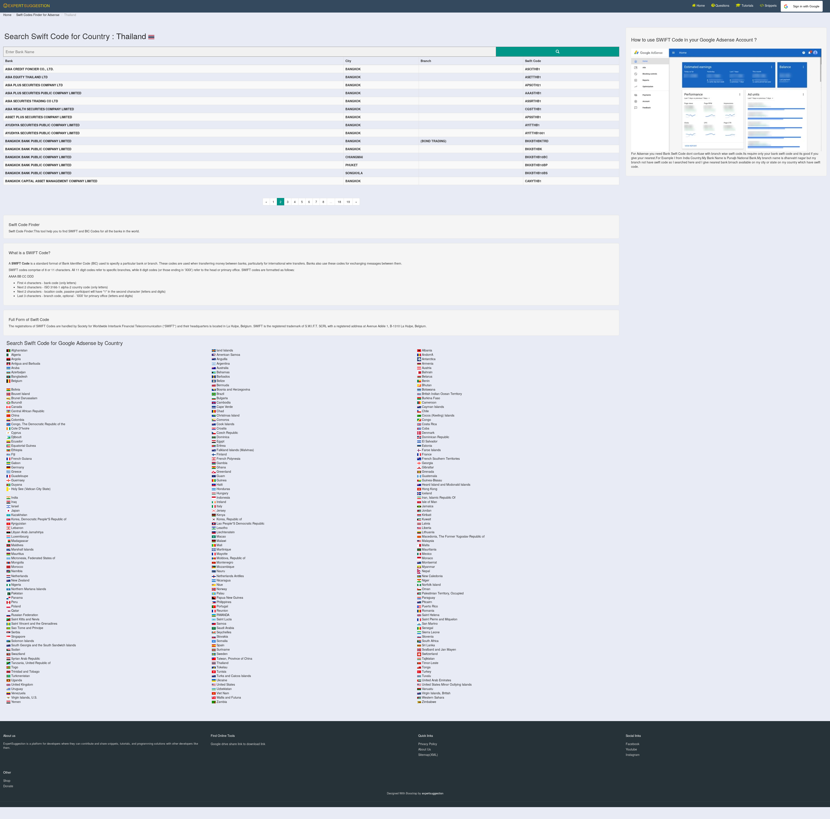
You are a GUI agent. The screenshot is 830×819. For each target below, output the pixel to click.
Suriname (223, 649)
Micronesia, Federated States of (33, 558)
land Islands (225, 350)
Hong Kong (429, 489)
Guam (221, 476)
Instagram (633, 754)
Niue (220, 584)
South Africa (430, 641)
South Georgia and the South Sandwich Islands (43, 645)
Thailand (131, 35)
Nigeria (16, 584)
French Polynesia (228, 458)
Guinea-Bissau (432, 480)
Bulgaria (222, 398)
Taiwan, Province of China (234, 658)
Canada (16, 406)
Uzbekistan (224, 688)
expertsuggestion (432, 793)
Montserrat (429, 562)
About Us (424, 749)
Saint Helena (430, 615)
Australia (222, 368)
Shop (6, 780)
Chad (220, 411)
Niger (425, 580)
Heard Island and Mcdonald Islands (446, 484)
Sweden (222, 653)
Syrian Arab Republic (25, 658)
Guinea (222, 480)
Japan (15, 510)
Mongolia (17, 562)
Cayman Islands (433, 406)
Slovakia (222, 636)
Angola (16, 359)
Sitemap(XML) (428, 754)
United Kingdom (22, 684)
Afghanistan (19, 350)
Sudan (15, 649)
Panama (17, 597)
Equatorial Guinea (23, 445)
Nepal (426, 571)
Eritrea (221, 445)
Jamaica (427, 506)
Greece (16, 471)
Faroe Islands (431, 450)
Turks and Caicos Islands (234, 676)
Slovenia (428, 636)
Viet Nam (223, 693)
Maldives (17, 545)
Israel (15, 506)
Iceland (427, 493)
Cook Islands (225, 424)
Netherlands (19, 576)
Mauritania (429, 549)
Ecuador (17, 441)
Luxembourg (20, 536)
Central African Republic (27, 411)
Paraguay (428, 597)
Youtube (631, 749)
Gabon (16, 463)
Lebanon (17, 527)
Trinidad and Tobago (25, 671)
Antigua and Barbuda (25, 363)
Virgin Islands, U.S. (24, 697)
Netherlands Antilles (230, 576)
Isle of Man (429, 502)
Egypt (220, 441)
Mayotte (222, 553)
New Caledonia (432, 576)
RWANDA (223, 615)
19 (348, 202)
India (14, 497)
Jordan (426, 510)
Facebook (632, 744)
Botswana (428, 389)
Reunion (222, 610)
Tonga (426, 667)
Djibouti (16, 437)
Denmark (428, 432)
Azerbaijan (18, 372)
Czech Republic (227, 432)
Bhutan (427, 385)
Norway (222, 589)
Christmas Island (228, 415)
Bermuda (223, 385)
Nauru (221, 571)
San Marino (430, 623)
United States (226, 684)
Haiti (220, 484)
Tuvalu (426, 676)
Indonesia (223, 497)
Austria (426, 368)
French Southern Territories (441, 458)
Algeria (16, 354)
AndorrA (427, 354)
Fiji (13, 454)
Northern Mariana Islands (28, 589)
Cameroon (429, 402)
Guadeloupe (19, 476)
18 (339, 202)
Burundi (16, 402)
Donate (8, 786)
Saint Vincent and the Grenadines (34, 623)
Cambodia (224, 402)
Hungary (222, 493)
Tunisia (221, 671)
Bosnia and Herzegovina (233, 389)
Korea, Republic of (229, 519)
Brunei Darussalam (24, 398)
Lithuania (428, 532)
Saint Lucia (224, 619)
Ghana (221, 467)
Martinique (224, 549)
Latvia (426, 523)
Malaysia (428, 540)
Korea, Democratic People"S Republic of (38, 519)
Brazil (220, 393)
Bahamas (223, 372)
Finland (222, 454)
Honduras (223, 489)
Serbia (15, 632)
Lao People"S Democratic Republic (240, 523)
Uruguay (17, 688)
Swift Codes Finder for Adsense (37, 15)
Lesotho (222, 527)
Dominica (223, 437)
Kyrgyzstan (18, 523)
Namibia (16, 571)
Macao (221, 536)
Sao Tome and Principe (27, 628)
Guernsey (18, 480)
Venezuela (18, 693)
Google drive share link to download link (238, 744)
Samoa (221, 623)
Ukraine (222, 680)
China (15, 415)
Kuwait (426, 519)
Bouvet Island (20, 393)
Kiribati (426, 514)
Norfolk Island (431, 584)
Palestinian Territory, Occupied (443, 593)
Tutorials (747, 5)
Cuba (425, 428)
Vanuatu (427, 688)
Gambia (222, 463)
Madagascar (19, 540)
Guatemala (429, 476)
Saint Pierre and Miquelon (439, 619)
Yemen (16, 701)
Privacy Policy (427, 744)
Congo (426, 419)
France (427, 454)
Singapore (18, 636)
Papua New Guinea (230, 597)
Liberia (426, 527)
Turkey (426, 671)
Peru (14, 602)
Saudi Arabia (225, 628)
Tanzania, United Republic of (31, 663)
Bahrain (427, 372)
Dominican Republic (435, 437)
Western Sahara (433, 697)
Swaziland (18, 653)
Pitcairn (427, 602)
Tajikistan (428, 658)
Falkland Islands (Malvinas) (235, 450)
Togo (14, 667)
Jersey (221, 510)
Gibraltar (428, 467)
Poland (16, 606)
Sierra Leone (431, 632)
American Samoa (228, 354)
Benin (426, 380)
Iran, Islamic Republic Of (438, 497)
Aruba (15, 368)
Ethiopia (16, 450)
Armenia (427, 363)
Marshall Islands (22, 549)
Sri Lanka (428, 645)
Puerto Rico (430, 606)
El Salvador (429, 441)
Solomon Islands (22, 641)
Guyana (16, 484)
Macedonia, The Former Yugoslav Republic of (453, 536)
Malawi (221, 540)
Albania (427, 350)
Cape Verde (225, 406)
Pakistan (17, 593)
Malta (425, 545)
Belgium (16, 380)
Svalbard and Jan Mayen (439, 649)
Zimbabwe (429, 701)
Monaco (427, 558)
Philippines (224, 602)
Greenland (224, 471)
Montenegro (225, 562)
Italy (219, 506)
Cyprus (16, 432)
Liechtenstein (226, 532)
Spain (220, 645)
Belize (221, 380)
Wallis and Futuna (229, 697)
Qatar (15, 610)
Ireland (221, 502)
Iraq (14, 502)
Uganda (16, 680)
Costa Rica (429, 424)
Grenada (428, 471)
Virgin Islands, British (436, 693)
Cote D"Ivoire (20, 428)
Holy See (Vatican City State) (31, 489)
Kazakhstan (19, 514)
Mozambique (225, 566)
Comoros (223, 419)
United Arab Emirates (436, 680)
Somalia (222, 641)
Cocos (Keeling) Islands (438, 415)
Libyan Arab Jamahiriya (27, 532)
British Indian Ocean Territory (442, 393)
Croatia (222, 428)
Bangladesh (19, 376)
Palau (220, 593)
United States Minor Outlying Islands (447, 684)
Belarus (427, 376)
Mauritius (17, 553)
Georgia (427, 463)
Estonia (427, 445)
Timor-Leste (430, 663)
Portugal (222, 606)
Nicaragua (224, 580)
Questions (722, 5)
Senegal (427, 628)
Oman (426, 589)
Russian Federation (24, 615)
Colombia (17, 419)
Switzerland (430, 653)
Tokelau (222, 667)
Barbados (223, 376)
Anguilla (222, 359)
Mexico (427, 553)
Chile (425, 411)
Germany (17, 467)
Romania (428, 610)
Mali (219, 545)
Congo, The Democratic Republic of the (38, 424)
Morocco (17, 566)
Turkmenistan (20, 676)
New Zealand (20, 580)
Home (700, 5)
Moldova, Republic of (231, 558)
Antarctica (429, 359)
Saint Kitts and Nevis (25, 619)
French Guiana (21, 458)
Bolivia (15, 389)
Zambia (222, 701)
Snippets (770, 5)
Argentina (223, 363)
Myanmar (428, 566)
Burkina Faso (431, 398)
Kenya (221, 514)
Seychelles (224, 632)
